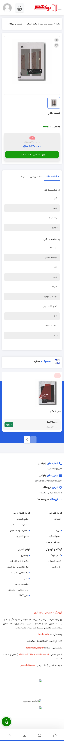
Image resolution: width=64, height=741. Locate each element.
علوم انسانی (31, 23)
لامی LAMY (23, 595)
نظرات (23, 176)
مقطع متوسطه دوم (19, 530)
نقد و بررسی (36, 176)
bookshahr (42, 641)
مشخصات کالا (52, 176)
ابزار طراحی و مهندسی (19, 572)
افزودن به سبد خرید (30, 154)
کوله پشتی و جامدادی (18, 589)
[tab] (52, 177)
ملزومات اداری (22, 584)
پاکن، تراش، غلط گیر (19, 561)
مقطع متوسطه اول (20, 524)
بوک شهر (31, 641)
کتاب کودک (55, 555)
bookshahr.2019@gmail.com (48, 480)
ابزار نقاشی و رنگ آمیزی (17, 567)
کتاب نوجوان (54, 561)
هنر (59, 524)
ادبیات (57, 519)
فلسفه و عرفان (15, 23)
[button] (7, 7)
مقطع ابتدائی (22, 519)
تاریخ (58, 530)
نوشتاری (25, 555)
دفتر (26, 578)
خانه (58, 23)
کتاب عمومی (46, 23)
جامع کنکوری (22, 536)
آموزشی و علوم (53, 542)
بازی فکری (56, 567)
